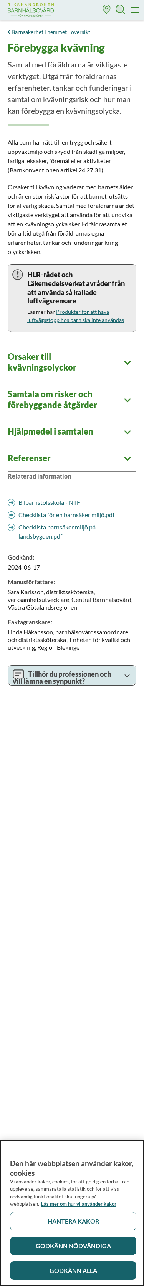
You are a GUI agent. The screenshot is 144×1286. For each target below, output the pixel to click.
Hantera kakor (73, 1221)
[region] (72, 1213)
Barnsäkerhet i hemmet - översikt (51, 32)
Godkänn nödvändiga (73, 1245)
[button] (107, 10)
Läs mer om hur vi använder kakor (78, 1204)
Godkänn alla (73, 1270)
